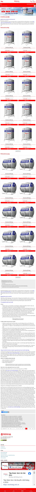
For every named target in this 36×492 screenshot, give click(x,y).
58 (22, 428)
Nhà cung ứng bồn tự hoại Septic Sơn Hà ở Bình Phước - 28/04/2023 (12, 416)
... (15, 428)
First (8, 428)
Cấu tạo (4, 283)
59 (24, 428)
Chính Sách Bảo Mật (3, 453)
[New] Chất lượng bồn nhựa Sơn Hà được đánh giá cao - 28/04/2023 (12, 426)
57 (20, 428)
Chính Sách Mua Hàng (4, 452)
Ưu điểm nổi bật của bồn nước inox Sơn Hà (9, 284)
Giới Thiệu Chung (3, 448)
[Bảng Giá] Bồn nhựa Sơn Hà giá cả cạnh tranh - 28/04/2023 (10, 425)
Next (30, 428)
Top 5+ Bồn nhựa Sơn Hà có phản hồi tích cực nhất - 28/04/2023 (11, 424)
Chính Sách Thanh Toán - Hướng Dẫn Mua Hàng (8, 455)
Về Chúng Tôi (3, 446)
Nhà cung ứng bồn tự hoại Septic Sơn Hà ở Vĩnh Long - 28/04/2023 (11, 417)
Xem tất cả (18, 151)
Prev (10, 428)
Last (32, 428)
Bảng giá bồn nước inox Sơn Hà (7, 280)
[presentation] (2, 11)
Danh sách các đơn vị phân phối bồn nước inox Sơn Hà (11, 287)
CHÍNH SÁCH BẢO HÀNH (4, 456)
